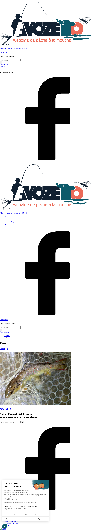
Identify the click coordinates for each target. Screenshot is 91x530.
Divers (6, 225)
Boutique (7, 227)
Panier (2, 68)
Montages (7, 217)
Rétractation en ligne (11, 523)
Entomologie (8, 221)
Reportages (8, 219)
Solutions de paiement (12, 521)
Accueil (7, 336)
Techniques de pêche (11, 223)
